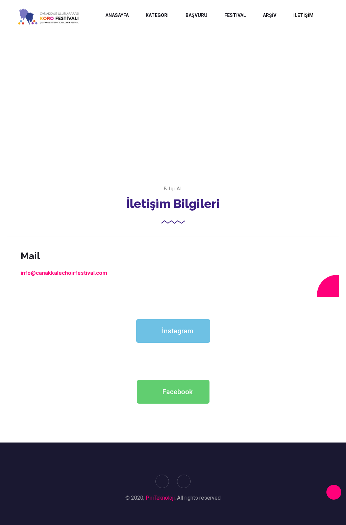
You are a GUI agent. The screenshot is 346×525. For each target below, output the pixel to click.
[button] (173, 331)
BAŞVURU (196, 15)
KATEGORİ (157, 15)
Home (156, 115)
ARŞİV (269, 15)
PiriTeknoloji (160, 498)
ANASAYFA (117, 15)
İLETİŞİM (303, 15)
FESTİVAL (235, 15)
